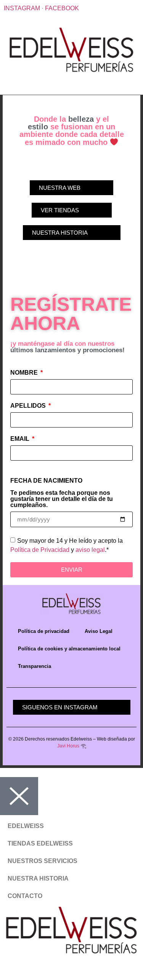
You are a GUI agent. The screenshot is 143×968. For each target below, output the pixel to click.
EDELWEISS (26, 826)
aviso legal (90, 549)
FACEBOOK (62, 8)
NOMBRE (24, 373)
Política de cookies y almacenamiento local (69, 649)
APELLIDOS (28, 406)
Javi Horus (68, 746)
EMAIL (20, 439)
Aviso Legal (98, 631)
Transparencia (34, 666)
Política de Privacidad (39, 549)
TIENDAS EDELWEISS (40, 843)
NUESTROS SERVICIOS (42, 861)
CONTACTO (25, 896)
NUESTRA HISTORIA (38, 878)
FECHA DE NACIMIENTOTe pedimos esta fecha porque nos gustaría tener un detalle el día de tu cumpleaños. (61, 493)
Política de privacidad (43, 631)
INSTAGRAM (22, 8)
